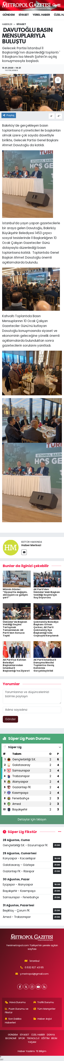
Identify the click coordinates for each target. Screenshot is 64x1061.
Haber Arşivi (45, 1018)
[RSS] (44, 986)
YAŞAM (32, 1042)
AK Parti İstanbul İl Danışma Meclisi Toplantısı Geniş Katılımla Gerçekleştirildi (44, 665)
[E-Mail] (24, 552)
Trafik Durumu (45, 1002)
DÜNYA (51, 1034)
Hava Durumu (17, 1002)
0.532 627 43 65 (34, 967)
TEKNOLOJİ (33, 1038)
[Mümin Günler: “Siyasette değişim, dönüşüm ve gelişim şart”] (17, 579)
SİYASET (24, 14)
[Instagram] (32, 986)
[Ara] (54, 5)
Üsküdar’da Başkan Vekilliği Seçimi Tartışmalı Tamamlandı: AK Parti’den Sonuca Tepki (15, 628)
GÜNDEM (8, 14)
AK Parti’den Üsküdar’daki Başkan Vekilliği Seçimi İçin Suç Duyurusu (46, 593)
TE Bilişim (41, 1051)
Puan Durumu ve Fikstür (17, 1010)
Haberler (7, 24)
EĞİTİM (45, 1038)
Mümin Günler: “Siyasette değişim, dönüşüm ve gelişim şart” (15, 593)
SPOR (21, 1038)
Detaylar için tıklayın (32, 819)
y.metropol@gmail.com (34, 973)
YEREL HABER (41, 14)
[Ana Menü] (59, 5)
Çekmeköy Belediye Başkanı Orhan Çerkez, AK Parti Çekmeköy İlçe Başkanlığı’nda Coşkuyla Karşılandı (46, 628)
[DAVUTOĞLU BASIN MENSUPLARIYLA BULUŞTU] (32, 92)
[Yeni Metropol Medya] (26, 5)
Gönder (10, 719)
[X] (26, 986)
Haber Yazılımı (26, 1051)
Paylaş (10, 115)
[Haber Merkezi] (11, 547)
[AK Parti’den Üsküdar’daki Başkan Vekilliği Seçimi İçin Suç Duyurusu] (47, 579)
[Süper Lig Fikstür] (59, 832)
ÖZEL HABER (38, 1034)
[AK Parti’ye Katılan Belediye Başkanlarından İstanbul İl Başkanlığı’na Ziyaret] (17, 649)
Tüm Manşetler (46, 1008)
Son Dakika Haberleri (13, 1020)
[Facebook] (20, 986)
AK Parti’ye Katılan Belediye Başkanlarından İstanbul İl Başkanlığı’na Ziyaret (16, 665)
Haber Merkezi (31, 545)
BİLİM (54, 1038)
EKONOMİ (10, 1038)
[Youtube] (38, 986)
